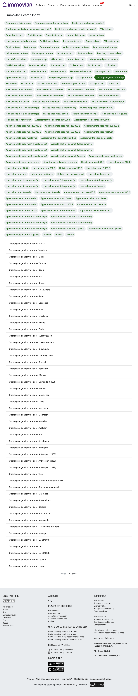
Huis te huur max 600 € (119, 162)
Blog (50, 600)
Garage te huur (97, 83)
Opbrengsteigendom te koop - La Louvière (29, 289)
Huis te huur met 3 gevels (18, 192)
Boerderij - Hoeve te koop (109, 53)
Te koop (47, 234)
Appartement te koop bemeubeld (96, 138)
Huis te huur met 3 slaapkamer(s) (96, 180)
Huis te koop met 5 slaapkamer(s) (22, 113)
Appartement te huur (47, 83)
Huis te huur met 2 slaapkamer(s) (59, 180)
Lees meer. (69, 684)
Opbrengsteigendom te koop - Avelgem (28, 428)
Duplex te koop (93, 41)
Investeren (98, 5)
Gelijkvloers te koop (49, 41)
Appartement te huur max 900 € (21, 204)
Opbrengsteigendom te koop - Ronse (27, 283)
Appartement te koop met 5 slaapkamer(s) (26, 156)
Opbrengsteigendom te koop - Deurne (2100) (31, 355)
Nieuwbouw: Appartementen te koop (109, 633)
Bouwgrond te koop (49, 47)
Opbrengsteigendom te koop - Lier (25, 546)
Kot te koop (11, 83)
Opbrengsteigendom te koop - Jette (26, 296)
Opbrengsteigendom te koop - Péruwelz (28, 375)
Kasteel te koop (96, 35)
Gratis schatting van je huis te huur (62, 634)
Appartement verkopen (57, 616)
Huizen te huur (100, 617)
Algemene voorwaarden (47, 679)
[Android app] (56, 664)
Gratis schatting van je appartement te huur (66, 639)
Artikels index (102, 651)
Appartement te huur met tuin (91, 204)
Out (4, 620)
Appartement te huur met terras (21, 210)
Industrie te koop (65, 53)
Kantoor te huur (58, 71)
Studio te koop (13, 47)
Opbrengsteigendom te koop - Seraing (27, 507)
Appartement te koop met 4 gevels (22, 162)
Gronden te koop (101, 606)
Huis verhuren (54, 613)
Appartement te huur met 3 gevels (104, 228)
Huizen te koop (100, 600)
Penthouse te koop (72, 41)
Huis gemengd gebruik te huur (103, 59)
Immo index (100, 596)
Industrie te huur (38, 71)
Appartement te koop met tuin (98, 132)
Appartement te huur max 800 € (91, 198)
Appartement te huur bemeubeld (95, 210)
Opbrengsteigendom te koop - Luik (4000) (29, 540)
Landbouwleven (9, 615)
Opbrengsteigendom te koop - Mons (26, 401)
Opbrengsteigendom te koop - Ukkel (26, 257)
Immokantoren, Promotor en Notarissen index (110, 645)
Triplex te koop (111, 41)
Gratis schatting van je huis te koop (62, 631)
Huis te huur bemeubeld (99, 174)
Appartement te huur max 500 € (114, 192)
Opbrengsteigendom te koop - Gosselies (28, 303)
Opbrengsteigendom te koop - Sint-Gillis (28, 493)
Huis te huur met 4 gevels (47, 192)
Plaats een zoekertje (70, 5)
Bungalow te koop (14, 35)
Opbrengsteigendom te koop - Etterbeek (28, 316)
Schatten (86, 5)
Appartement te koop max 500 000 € (62, 132)
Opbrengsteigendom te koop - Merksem (28, 408)
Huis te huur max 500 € (92, 162)
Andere (70, 234)
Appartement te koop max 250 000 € (62, 126)
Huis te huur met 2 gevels (92, 186)
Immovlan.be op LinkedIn (61, 652)
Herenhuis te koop (75, 35)
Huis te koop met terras (17, 101)
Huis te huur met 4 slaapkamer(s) (22, 186)
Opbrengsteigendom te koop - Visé (26, 474)
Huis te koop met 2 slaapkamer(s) (22, 107)
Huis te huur (27, 83)
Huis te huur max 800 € (44, 168)
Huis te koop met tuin (109, 95)
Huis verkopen (54, 610)
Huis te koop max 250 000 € (112, 89)
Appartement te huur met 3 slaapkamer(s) (26, 222)
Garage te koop (84, 77)
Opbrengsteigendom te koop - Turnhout (28, 263)
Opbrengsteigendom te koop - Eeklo (26, 329)
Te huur (58, 234)
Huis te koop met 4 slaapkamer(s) (96, 107)
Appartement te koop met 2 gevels (68, 156)
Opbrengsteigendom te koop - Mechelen (28, 414)
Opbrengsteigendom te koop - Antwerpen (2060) (32, 461)
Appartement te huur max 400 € (79, 192)
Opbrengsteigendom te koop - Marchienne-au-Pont (34, 526)
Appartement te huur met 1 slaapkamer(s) (26, 216)
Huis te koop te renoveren (18, 119)
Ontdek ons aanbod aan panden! (88, 23)
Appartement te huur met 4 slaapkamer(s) (71, 222)
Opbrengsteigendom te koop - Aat (25, 434)
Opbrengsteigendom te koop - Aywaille (28, 421)
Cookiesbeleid (81, 679)
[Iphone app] (56, 669)
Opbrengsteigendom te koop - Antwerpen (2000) (32, 454)
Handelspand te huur (16, 71)
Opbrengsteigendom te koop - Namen (27, 388)
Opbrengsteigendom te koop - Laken (26, 566)
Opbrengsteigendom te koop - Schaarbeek (29, 513)
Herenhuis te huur (75, 59)
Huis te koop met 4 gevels (114, 113)
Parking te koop (38, 59)
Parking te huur (102, 71)
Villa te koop (106, 29)
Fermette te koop (54, 35)
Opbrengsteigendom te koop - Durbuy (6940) (31, 335)
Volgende (73, 574)
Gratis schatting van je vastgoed (67, 627)
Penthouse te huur (38, 65)
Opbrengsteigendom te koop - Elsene (27, 322)
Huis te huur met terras (42, 174)
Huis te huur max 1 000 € (98, 168)
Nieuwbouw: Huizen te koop (105, 630)
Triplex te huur (76, 65)
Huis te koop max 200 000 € (81, 89)
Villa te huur (56, 59)
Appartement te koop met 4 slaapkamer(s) (71, 150)
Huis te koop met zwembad (46, 101)
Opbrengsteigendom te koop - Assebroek (29, 441)
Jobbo (5, 623)
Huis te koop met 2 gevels (55, 113)
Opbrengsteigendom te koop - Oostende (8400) (32, 382)
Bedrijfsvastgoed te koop (61, 77)
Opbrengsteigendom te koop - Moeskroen (29, 395)
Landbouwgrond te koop (105, 47)
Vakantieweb (8, 607)
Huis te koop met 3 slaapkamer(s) (59, 107)
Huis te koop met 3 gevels (85, 113)
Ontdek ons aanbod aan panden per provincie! (28, 29)
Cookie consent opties (100, 679)
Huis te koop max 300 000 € (19, 95)
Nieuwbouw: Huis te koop (18, 23)
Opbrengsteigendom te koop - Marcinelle (29, 520)
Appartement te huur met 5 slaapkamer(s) (26, 228)
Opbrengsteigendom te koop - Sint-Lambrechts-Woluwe (36, 480)
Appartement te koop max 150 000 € (91, 119)
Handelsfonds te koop (16, 59)
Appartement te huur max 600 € (21, 198)
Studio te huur (94, 65)
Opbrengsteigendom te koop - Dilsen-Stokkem (31, 342)
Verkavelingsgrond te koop (76, 47)
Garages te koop (100, 611)
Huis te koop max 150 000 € (50, 89)
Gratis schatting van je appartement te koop (66, 637)
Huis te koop (121, 71)
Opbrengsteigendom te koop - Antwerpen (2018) (32, 467)
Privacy (30, 679)
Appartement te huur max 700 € (56, 198)
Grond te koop (37, 77)
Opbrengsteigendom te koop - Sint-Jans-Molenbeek (34, 487)
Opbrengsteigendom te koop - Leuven (27, 559)
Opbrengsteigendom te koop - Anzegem (28, 447)
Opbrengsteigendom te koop (110, 77)
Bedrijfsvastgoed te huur (73, 83)
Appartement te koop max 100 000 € (52, 119)
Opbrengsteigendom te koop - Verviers (28, 250)
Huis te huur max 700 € (17, 168)
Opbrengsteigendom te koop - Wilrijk (27, 243)
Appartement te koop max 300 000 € (101, 126)
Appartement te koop (16, 77)
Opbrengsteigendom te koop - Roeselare (28, 368)
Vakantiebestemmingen (107, 655)
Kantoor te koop (85, 53)
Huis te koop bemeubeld (75, 101)
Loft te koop (30, 47)
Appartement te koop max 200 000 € (23, 126)
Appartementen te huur (103, 619)
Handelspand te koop (42, 53)
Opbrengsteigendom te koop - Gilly (26, 309)
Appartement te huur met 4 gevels (22, 234)
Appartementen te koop (103, 603)
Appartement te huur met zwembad (58, 210)
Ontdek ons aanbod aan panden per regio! (75, 29)
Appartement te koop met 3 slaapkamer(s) (26, 150)
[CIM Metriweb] (97, 684)
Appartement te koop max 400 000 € (23, 132)
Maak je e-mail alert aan (104, 638)
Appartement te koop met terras (21, 138)
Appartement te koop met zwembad (58, 138)
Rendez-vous (8, 626)
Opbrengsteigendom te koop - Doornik (27, 270)
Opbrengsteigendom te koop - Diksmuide (29, 349)
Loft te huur (111, 65)
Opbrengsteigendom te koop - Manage (27, 533)
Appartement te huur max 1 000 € (57, 204)
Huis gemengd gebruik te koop (21, 41)
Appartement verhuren (57, 619)
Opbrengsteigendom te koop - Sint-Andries (30, 500)
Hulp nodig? (67, 679)
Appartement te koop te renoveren (60, 162)
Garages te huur (100, 625)
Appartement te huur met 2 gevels (67, 228)
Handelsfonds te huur (80, 71)
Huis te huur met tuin (16, 174)
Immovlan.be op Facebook (61, 649)
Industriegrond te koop (17, 53)
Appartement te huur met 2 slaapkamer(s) (71, 216)
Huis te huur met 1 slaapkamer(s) (22, 180)
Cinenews (7, 617)
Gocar (5, 609)
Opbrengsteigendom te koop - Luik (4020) (29, 553)
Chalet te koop (34, 35)
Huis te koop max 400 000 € (50, 95)
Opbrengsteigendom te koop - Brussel (27, 362)
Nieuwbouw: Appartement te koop (51, 23)
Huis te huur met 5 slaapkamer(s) (59, 186)
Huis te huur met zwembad (70, 174)
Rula (4, 612)
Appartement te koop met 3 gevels (105, 156)
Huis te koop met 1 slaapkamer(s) (108, 101)
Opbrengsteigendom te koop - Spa (25, 276)
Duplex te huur (58, 65)
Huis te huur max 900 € (70, 168)
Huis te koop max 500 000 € (81, 95)
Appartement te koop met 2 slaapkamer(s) (71, 144)
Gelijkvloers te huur (15, 65)
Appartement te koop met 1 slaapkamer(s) (26, 144)
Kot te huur (114, 83)
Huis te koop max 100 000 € (19, 89)
